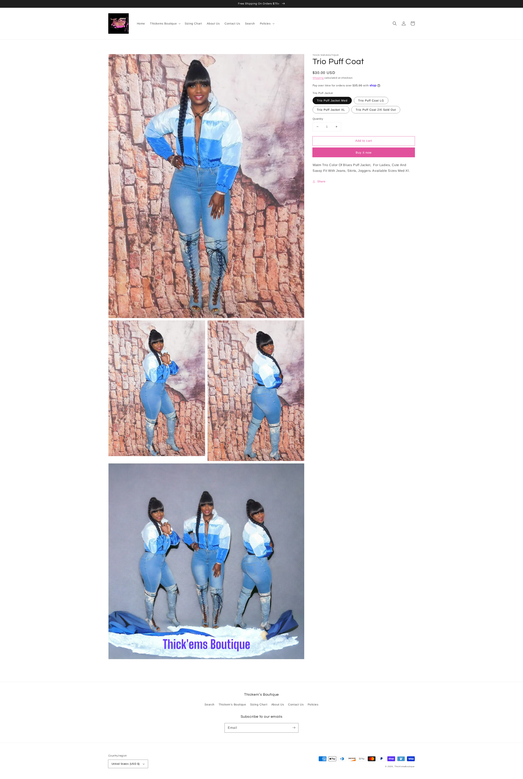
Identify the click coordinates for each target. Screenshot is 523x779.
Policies (313, 704)
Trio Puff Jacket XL (331, 109)
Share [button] (321, 181)
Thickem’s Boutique (232, 704)
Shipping (318, 77)
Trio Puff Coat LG (371, 100)
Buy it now (364, 152)
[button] (394, 23)
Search (210, 704)
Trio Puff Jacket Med (332, 100)
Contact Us (296, 704)
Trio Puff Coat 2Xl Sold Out (376, 109)
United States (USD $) (126, 763)
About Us (277, 704)
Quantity (318, 118)
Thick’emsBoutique (404, 766)
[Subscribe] (293, 727)
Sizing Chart (258, 704)
